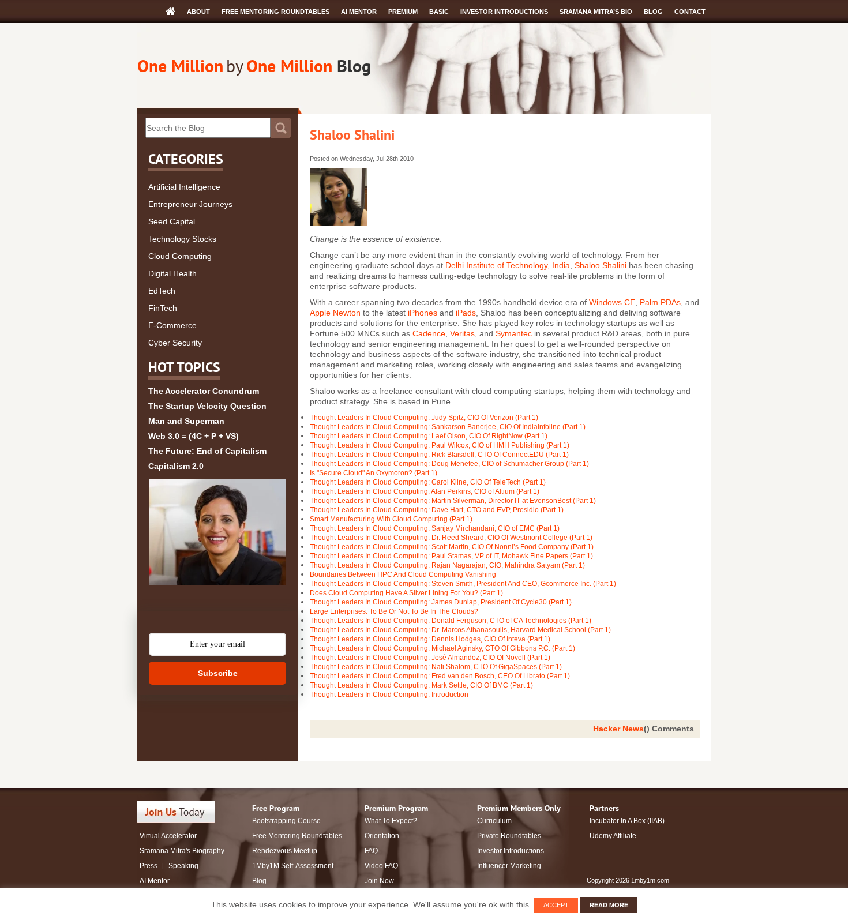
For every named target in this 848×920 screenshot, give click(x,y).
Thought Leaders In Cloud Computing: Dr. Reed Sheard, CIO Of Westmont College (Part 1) (451, 538)
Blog (653, 11)
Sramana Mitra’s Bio (596, 11)
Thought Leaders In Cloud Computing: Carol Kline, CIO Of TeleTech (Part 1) (428, 482)
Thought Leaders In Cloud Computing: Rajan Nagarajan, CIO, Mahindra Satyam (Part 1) (447, 565)
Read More (609, 905)
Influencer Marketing (509, 866)
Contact (690, 11)
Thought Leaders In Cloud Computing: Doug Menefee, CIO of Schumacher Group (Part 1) (449, 464)
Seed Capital (171, 221)
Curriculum (494, 821)
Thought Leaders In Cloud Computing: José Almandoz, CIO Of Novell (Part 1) (430, 658)
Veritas (462, 333)
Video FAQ (381, 866)
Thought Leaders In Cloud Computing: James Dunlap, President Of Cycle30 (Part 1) (441, 602)
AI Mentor (359, 11)
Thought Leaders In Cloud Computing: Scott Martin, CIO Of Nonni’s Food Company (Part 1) (452, 547)
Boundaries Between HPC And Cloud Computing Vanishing (403, 574)
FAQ (371, 851)
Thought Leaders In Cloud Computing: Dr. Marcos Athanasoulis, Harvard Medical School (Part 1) (460, 630)
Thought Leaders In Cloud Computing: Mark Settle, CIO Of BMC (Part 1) (421, 685)
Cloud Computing (180, 256)
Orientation (382, 836)
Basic (439, 11)
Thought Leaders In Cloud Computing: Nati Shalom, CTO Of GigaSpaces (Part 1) (436, 667)
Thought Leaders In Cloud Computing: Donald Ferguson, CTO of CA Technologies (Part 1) (450, 621)
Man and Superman (186, 421)
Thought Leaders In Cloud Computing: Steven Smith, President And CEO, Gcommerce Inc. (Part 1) (463, 584)
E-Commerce (172, 325)
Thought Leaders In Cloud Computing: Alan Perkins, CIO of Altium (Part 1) (424, 491)
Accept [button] (556, 905)
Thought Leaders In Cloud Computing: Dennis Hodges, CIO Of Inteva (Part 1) (430, 639)
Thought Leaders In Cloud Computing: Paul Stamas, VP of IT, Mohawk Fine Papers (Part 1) (451, 556)
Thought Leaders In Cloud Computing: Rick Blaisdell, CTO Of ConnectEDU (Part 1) (439, 454)
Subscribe (218, 673)
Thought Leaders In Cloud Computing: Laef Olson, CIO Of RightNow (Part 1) (428, 436)
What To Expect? (391, 821)
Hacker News (618, 728)
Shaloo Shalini (352, 135)
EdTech (161, 290)
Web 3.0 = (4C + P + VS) (193, 436)
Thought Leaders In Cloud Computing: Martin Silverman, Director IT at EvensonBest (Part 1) (453, 501)
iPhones (424, 312)
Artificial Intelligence (184, 186)
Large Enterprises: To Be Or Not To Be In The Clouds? (394, 611)
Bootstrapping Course (286, 821)
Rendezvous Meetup (284, 851)
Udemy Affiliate (613, 836)
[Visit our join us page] (176, 812)
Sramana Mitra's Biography (182, 851)
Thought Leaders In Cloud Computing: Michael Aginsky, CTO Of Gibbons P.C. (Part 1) (442, 648)
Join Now (379, 881)
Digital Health (172, 273)
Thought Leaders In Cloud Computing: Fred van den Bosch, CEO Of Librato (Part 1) (440, 676)
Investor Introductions (504, 11)
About (198, 11)
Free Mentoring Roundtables (275, 11)
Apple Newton (335, 312)
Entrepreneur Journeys (190, 204)
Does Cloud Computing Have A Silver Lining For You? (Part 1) (406, 593)
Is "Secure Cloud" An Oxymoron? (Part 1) (373, 473)
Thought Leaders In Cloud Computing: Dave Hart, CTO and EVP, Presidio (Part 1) (437, 510)
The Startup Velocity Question (207, 406)
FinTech (162, 308)
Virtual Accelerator (168, 836)
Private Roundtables (509, 836)
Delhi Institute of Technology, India (507, 265)
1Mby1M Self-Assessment (292, 866)
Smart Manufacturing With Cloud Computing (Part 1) (391, 519)
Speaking (183, 866)
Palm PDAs (660, 302)
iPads (466, 312)
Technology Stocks (182, 238)
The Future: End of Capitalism (207, 451)
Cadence (428, 333)
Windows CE (612, 302)
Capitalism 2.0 (176, 466)
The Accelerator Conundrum (203, 391)
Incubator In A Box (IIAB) (627, 821)
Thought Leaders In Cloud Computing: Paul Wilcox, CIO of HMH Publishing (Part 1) (439, 445)
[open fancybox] (217, 532)
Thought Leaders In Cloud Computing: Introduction (389, 694)
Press (148, 866)
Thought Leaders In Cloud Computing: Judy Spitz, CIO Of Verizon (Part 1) (424, 418)
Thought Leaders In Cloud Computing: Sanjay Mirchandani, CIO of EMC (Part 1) (435, 528)
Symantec (514, 333)
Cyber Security (175, 342)
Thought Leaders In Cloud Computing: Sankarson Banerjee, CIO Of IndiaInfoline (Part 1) (448, 427)
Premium (403, 11)
